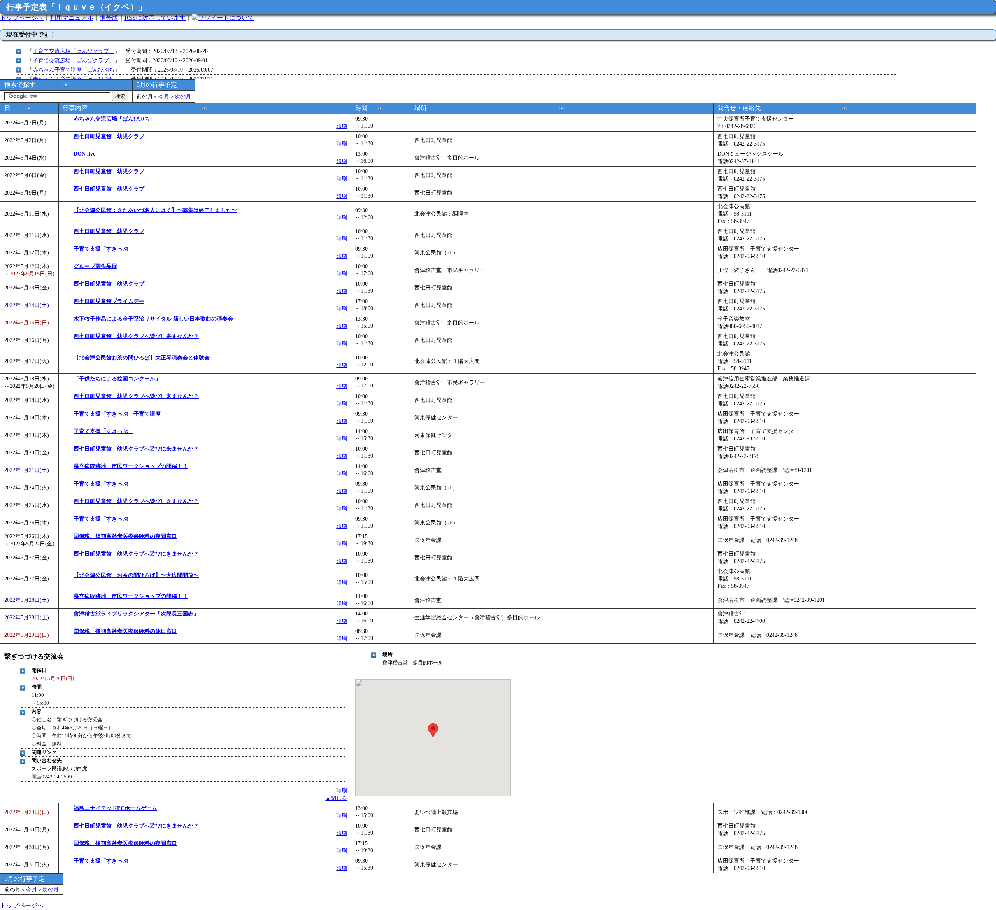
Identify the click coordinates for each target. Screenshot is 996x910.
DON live (84, 154)
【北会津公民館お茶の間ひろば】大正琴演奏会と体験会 (142, 357)
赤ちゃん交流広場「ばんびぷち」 (114, 119)
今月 (163, 96)
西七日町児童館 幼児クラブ (109, 136)
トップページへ (22, 17)
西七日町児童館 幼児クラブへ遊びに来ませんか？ (136, 336)
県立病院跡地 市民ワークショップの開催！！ (131, 466)
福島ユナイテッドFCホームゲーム (115, 808)
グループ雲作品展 (95, 266)
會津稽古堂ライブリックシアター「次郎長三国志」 (136, 613)
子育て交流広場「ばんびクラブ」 (73, 51)
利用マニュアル (71, 17)
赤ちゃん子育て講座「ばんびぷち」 (76, 70)
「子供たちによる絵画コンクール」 (117, 378)
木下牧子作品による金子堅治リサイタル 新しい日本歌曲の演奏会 (153, 319)
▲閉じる (336, 798)
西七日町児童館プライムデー (109, 301)
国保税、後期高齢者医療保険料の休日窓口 (125, 631)
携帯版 (109, 17)
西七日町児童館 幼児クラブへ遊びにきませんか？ (136, 501)
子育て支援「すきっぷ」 (103, 248)
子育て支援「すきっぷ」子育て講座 (117, 413)
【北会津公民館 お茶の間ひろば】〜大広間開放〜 (136, 575)
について (241, 17)
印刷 (341, 126)
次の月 (183, 96)
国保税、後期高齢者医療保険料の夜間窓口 (125, 536)
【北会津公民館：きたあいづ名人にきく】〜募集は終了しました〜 (155, 210)
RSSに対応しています (155, 17)
